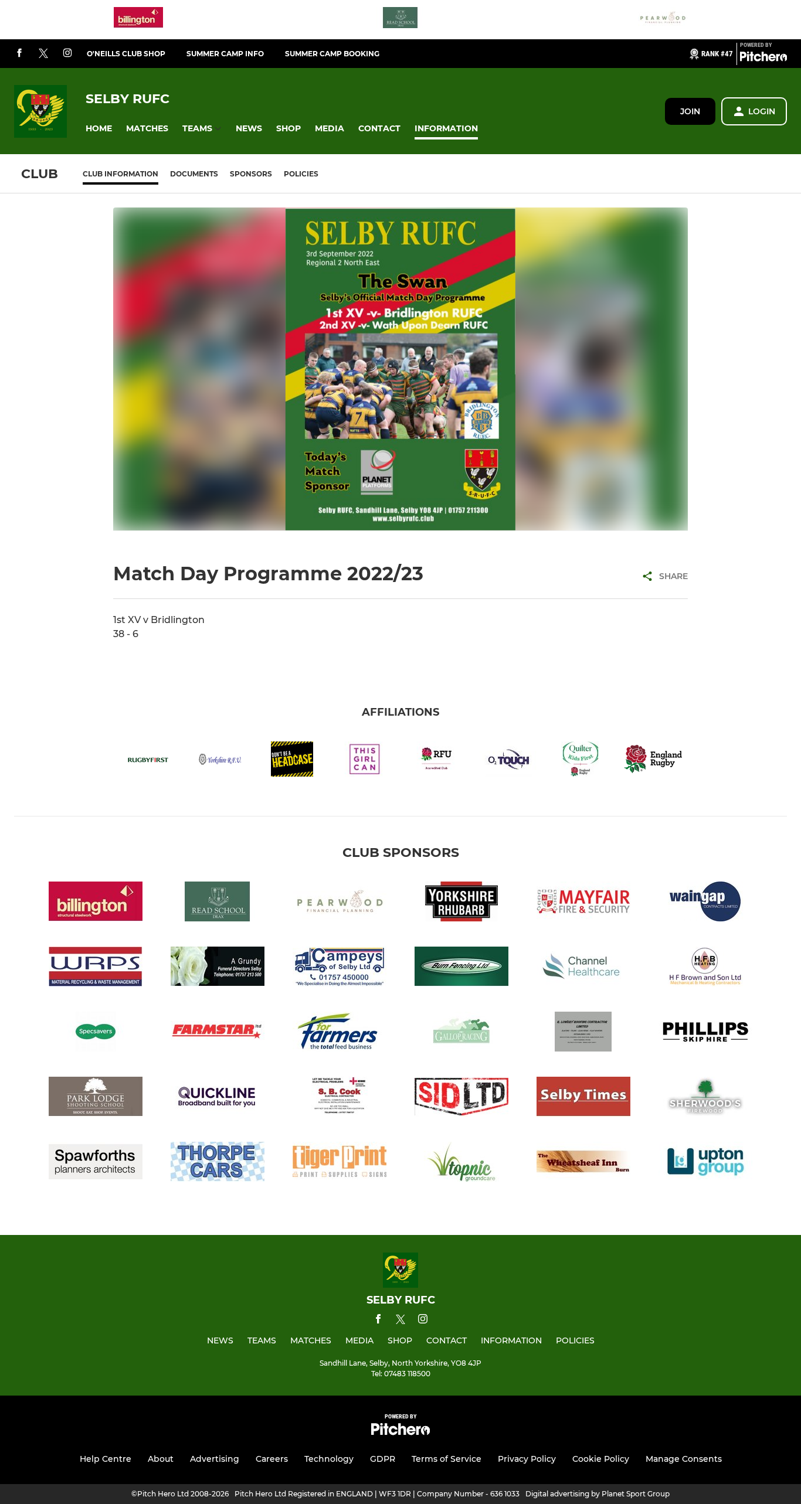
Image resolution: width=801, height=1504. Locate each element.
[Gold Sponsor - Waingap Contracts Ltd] (705, 903)
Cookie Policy (600, 1459)
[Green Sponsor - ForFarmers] (339, 1034)
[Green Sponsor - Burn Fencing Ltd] (461, 969)
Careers (272, 1459)
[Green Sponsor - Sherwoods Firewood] (705, 1099)
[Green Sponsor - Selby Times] (583, 1099)
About (161, 1459)
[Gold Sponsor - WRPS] (95, 969)
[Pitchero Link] (763, 59)
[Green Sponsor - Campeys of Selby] (339, 969)
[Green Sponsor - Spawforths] (95, 1164)
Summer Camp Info (225, 53)
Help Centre (105, 1459)
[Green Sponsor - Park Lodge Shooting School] (95, 1099)
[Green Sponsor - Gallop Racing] (461, 1034)
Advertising (214, 1459)
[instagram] (67, 53)
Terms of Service (446, 1459)
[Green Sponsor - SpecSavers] (95, 1034)
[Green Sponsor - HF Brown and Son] (705, 969)
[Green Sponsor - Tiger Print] (339, 1164)
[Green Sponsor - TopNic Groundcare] (461, 1164)
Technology (329, 1459)
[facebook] (19, 53)
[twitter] (43, 54)
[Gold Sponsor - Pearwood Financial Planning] (662, 19)
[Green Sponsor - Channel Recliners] (583, 969)
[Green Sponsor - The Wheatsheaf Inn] (583, 1164)
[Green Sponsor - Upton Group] (705, 1164)
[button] (99, 128)
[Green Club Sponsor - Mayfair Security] (583, 903)
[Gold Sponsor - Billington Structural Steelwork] (138, 19)
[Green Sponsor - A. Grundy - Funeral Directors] (217, 969)
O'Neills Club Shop (126, 53)
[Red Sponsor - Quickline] (217, 1099)
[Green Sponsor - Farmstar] (217, 1034)
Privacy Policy (527, 1459)
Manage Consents (684, 1459)
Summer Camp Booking (332, 53)
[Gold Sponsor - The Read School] (400, 19)
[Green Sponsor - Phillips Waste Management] (705, 1034)
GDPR (382, 1459)
